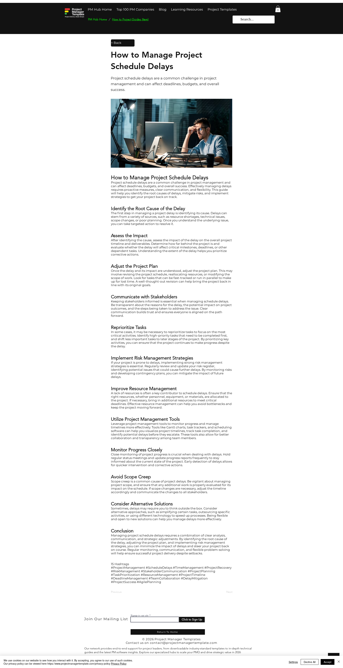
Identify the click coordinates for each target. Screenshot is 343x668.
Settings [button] (293, 662)
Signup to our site (139, 615)
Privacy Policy (118, 663)
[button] (278, 9)
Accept (327, 662)
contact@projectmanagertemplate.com (183, 643)
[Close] (339, 662)
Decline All (309, 662)
